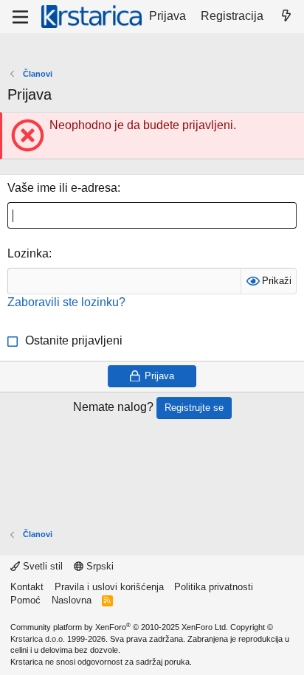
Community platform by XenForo (119, 627)
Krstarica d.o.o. (37, 638)
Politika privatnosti (213, 586)
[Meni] (20, 17)
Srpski (98, 566)
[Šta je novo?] (286, 16)
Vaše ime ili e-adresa (62, 187)
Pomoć (25, 600)
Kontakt (27, 586)
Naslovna (71, 600)
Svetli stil (41, 566)
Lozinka (28, 253)
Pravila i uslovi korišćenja (109, 586)
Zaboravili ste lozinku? (66, 302)
